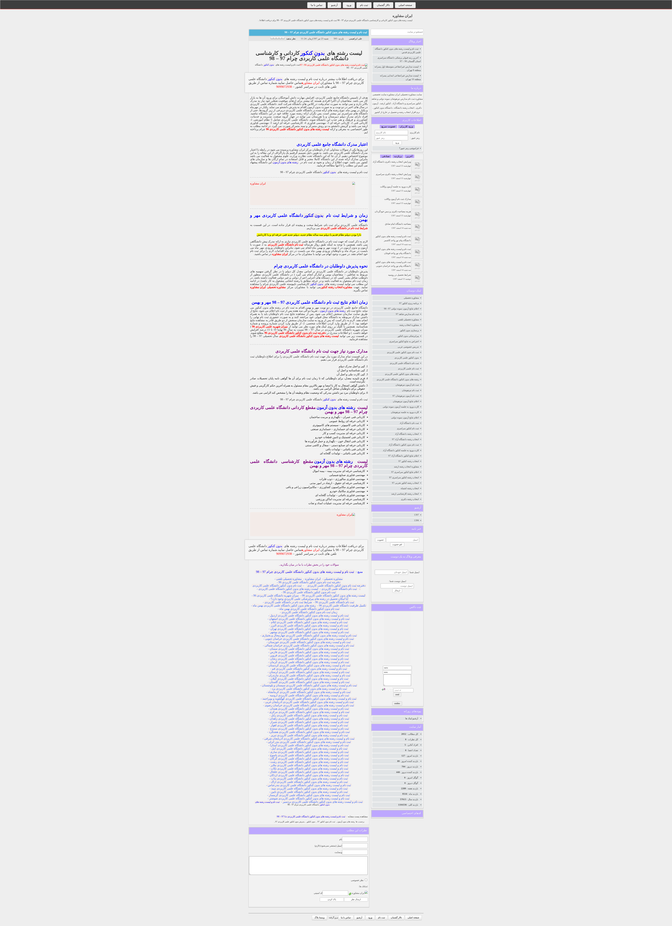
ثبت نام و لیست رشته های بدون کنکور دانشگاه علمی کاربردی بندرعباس (309, 785)
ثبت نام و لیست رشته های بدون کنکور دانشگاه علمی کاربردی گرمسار (309, 795)
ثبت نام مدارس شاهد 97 (407, 314)
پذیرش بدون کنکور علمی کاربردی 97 (289, 822)
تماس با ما (316, 5)
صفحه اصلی (405, 5)
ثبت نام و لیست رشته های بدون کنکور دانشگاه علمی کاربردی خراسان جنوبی (309, 638)
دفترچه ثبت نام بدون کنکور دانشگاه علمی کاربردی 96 (295, 332)
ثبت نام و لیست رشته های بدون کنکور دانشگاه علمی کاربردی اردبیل (309, 615)
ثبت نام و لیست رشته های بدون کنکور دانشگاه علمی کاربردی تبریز (309, 735)
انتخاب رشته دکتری (410, 499)
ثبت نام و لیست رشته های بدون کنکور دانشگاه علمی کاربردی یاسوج (309, 755)
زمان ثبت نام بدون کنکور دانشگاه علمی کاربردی (309, 612)
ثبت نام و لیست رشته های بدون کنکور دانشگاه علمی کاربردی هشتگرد (309, 731)
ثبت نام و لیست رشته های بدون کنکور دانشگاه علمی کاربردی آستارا (309, 745)
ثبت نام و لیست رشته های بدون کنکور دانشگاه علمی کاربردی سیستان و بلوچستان (309, 685)
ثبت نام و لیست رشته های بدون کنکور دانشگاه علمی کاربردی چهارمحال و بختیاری (309, 635)
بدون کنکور (312, 53)
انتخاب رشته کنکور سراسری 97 (404, 477)
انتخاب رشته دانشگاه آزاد (407, 434)
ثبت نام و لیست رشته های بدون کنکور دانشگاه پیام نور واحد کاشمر (393, 240)
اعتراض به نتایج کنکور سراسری (404, 341)
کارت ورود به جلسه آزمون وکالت (395, 188)
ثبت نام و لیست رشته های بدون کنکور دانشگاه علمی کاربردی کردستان (309, 665)
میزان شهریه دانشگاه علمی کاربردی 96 (276, 595)
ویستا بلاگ (319, 917)
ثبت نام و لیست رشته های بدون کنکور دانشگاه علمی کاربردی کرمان (309, 662)
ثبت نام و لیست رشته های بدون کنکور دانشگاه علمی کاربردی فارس (309, 652)
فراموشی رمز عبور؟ (409, 148)
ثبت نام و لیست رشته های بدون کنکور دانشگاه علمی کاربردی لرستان (309, 672)
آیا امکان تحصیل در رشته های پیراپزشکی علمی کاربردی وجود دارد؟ (309, 598)
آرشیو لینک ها (411, 718)
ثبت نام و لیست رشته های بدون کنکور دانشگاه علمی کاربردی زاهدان (309, 718)
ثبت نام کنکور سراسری (408, 428)
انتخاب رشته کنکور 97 (408, 461)
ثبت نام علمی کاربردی (408, 368)
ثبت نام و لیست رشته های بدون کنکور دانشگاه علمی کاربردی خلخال (309, 771)
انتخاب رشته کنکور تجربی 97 (405, 483)
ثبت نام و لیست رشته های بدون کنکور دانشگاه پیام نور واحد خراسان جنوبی (393, 266)
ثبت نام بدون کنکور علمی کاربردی (403, 352)
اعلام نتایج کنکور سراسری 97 (405, 472)
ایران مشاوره (402, 16)
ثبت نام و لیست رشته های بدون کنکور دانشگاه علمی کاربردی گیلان (309, 678)
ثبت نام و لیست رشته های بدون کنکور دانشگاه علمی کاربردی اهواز (309, 725)
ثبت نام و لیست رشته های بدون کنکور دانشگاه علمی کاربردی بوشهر (309, 632)
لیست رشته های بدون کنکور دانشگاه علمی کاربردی (309, 335)
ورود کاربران (406, 126)
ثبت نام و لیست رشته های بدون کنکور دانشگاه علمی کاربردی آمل (309, 748)
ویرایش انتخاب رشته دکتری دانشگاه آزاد (392, 163)
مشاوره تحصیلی (276, 287)
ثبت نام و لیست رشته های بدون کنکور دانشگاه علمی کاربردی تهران (309, 628)
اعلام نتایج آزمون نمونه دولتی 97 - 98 (401, 308)
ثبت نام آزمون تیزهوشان (407, 384)
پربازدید (398, 156)
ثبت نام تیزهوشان (410, 390)
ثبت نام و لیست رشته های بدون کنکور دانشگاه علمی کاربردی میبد (309, 788)
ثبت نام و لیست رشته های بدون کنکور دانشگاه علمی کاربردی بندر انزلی (309, 741)
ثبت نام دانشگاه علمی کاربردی (285, 244)
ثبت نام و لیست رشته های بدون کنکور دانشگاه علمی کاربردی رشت (309, 761)
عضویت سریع (389, 126)
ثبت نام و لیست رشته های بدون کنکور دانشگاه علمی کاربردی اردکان (309, 775)
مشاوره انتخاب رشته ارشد (406, 466)
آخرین (409, 156)
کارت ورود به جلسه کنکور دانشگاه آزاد (401, 450)
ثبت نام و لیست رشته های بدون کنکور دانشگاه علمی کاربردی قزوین (309, 655)
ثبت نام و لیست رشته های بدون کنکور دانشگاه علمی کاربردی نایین (309, 791)
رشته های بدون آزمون (285, 162)
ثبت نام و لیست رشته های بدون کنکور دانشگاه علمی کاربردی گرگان (309, 758)
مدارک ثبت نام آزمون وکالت (397, 201)
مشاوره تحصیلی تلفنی (289, 578)
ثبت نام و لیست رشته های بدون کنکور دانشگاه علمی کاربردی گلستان (309, 681)
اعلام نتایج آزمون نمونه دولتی (405, 417)
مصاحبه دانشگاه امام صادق (398, 226)
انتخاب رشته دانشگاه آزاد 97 (405, 439)
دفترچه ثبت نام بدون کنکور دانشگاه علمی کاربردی (336, 585)
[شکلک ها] (363, 886)
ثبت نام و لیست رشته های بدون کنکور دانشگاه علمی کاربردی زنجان (309, 658)
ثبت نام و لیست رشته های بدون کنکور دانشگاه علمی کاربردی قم (309, 668)
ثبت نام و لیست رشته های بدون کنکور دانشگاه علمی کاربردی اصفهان (309, 618)
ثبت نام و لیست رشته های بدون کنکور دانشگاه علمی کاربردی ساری (309, 751)
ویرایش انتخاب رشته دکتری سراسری (393, 176)
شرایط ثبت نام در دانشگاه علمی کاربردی (344, 228)
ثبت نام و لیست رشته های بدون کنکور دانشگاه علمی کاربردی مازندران (309, 675)
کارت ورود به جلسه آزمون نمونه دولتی (401, 406)
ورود (348, 5)
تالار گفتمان (383, 5)
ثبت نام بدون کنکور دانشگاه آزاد (404, 444)
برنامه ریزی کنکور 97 (409, 303)
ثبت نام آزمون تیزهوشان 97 (406, 396)
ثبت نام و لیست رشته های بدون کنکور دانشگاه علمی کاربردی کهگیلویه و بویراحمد (309, 698)
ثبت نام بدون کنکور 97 (326, 822)
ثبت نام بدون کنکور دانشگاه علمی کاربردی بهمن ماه (309, 608)
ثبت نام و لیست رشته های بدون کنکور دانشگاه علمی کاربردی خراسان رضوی (309, 705)
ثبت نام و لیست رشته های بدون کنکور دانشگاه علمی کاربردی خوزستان (309, 642)
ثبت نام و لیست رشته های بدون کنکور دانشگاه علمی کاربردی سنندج (309, 728)
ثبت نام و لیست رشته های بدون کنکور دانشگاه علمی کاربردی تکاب (309, 768)
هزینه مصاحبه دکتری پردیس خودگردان (393, 213)
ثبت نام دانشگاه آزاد (409, 423)
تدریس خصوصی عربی (408, 346)
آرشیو (334, 5)
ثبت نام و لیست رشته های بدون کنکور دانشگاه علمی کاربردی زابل (309, 715)
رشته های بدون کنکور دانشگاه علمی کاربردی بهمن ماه (284, 605)
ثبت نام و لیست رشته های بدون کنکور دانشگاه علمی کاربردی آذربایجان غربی (309, 701)
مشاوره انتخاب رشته (409, 325)
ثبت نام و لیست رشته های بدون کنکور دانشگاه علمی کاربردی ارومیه (309, 695)
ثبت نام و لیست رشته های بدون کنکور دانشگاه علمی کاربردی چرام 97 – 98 (326, 32)
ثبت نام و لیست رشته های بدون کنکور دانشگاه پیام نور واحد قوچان (393, 253)
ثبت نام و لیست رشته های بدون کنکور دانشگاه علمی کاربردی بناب (309, 778)
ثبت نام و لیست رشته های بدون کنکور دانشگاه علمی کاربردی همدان (309, 708)
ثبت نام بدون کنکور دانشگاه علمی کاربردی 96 (309, 592)
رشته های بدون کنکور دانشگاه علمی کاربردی (398, 379)
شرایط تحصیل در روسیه (399, 277)
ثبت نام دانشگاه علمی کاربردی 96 (334, 602)
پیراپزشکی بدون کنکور (408, 336)
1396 (416, 520)
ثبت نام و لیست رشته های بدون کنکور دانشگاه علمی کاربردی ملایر (309, 765)
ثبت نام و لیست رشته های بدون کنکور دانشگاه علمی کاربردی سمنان (309, 648)
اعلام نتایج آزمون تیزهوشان (406, 401)
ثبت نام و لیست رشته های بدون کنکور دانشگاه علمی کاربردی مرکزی (309, 711)
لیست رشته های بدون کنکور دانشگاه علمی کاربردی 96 (297, 129)
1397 (416, 514)
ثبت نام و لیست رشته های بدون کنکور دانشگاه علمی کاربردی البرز (309, 625)
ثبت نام (364, 5)
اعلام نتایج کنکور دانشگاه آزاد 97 (403, 455)
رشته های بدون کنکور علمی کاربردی (402, 374)
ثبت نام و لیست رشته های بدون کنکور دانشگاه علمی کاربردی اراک (309, 781)
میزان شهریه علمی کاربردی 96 (270, 326)
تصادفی (386, 156)
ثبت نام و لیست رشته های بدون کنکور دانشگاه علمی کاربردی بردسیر (323, 801)
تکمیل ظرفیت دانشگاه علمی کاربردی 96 (342, 605)
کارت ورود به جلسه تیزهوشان (405, 412)
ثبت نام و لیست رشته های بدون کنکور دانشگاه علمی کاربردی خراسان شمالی (309, 645)
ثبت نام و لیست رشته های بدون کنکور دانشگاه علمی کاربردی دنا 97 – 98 (311, 816)
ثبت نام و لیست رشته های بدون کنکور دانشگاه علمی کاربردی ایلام (309, 622)
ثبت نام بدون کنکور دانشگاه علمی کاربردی (277, 585)
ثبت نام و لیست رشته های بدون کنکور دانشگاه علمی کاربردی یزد (309, 688)
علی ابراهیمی (355, 38)
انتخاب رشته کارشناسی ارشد (405, 493)
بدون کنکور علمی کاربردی (406, 357)
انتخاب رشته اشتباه (410, 488)
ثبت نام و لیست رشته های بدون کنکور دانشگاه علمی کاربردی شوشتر (309, 798)
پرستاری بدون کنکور (409, 330)
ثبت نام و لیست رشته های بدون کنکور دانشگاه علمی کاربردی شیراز (309, 721)
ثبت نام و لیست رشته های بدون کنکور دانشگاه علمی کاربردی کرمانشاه (309, 691)
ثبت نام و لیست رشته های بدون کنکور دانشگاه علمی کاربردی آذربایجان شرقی (309, 738)
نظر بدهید (291, 38)
